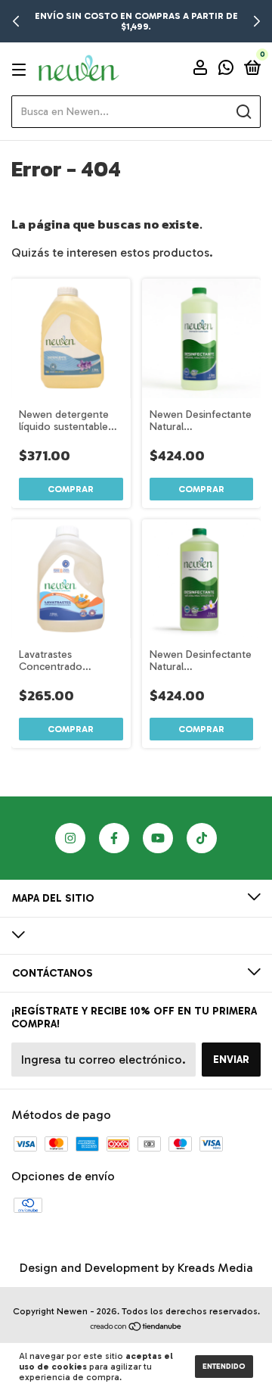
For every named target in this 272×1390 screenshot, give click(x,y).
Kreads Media (215, 1268)
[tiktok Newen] (202, 838)
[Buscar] (242, 112)
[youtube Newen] (158, 838)
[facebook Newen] (114, 838)
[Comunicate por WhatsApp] (226, 70)
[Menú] (21, 69)
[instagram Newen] (70, 838)
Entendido (224, 1366)
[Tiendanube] (136, 1327)
